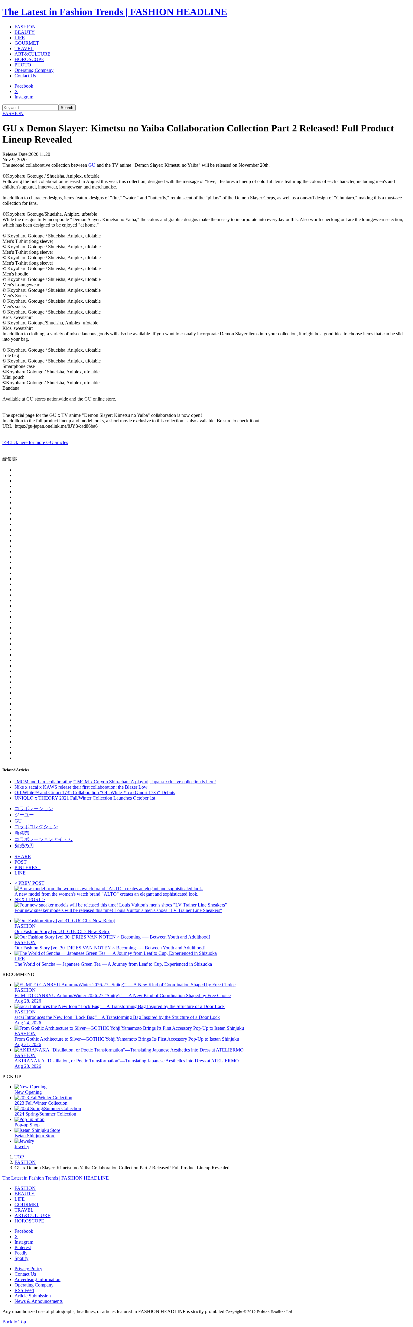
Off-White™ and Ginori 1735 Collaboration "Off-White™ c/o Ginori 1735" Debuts (95, 792)
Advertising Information (37, 1279)
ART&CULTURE (32, 53)
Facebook (24, 86)
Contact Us (25, 75)
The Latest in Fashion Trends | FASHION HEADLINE (114, 11)
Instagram (24, 96)
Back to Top (14, 1321)
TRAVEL (24, 48)
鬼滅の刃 (24, 845)
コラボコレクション (36, 826)
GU (92, 165)
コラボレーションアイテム (44, 839)
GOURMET (27, 43)
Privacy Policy (28, 1268)
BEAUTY (25, 32)
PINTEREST (28, 867)
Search (67, 107)
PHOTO (23, 64)
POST (21, 862)
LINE (20, 872)
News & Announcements (39, 1301)
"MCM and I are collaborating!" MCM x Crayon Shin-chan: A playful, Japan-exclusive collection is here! (115, 781)
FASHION (25, 26)
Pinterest (23, 1247)
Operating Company (34, 70)
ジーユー (24, 814)
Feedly (21, 1252)
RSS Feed (24, 1290)
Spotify (21, 1258)
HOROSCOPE (29, 59)
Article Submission (33, 1295)
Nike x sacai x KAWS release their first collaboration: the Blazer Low (81, 787)
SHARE (23, 856)
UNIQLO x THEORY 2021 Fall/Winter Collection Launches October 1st (85, 797)
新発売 (22, 833)
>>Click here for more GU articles (35, 442)
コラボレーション (34, 808)
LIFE (20, 37)
